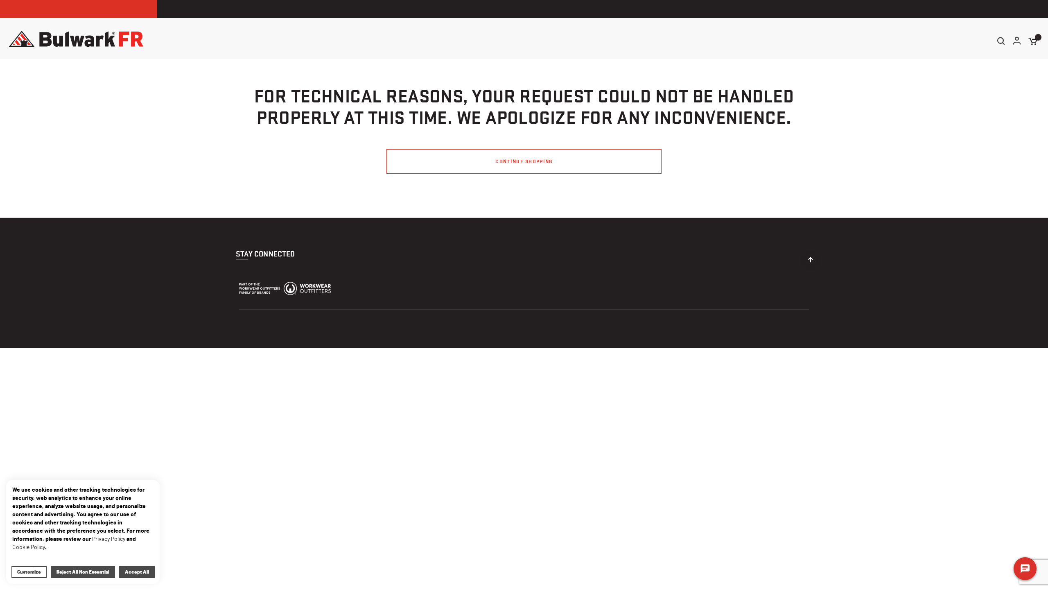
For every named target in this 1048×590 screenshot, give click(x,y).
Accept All (137, 572)
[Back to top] (810, 258)
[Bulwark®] (76, 38)
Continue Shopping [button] (523, 161)
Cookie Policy (28, 547)
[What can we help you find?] (1001, 41)
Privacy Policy (108, 539)
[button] (1017, 42)
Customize (29, 572)
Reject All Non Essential (82, 572)
